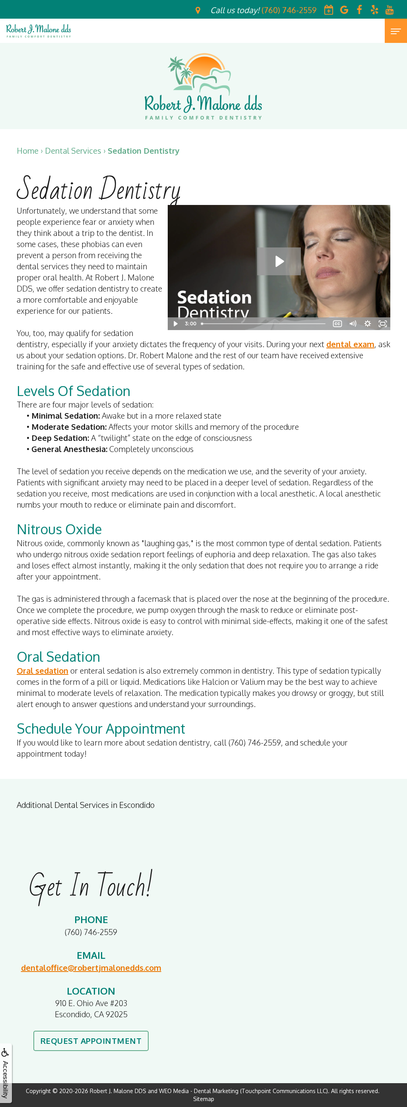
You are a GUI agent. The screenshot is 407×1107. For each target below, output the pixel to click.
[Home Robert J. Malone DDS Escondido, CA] (39, 31)
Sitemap (203, 1098)
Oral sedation (42, 670)
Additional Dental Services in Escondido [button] (86, 805)
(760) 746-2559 (91, 932)
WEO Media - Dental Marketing (198, 1091)
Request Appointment (91, 1041)
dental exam (350, 344)
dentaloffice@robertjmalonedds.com (91, 967)
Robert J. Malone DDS (118, 1091)
